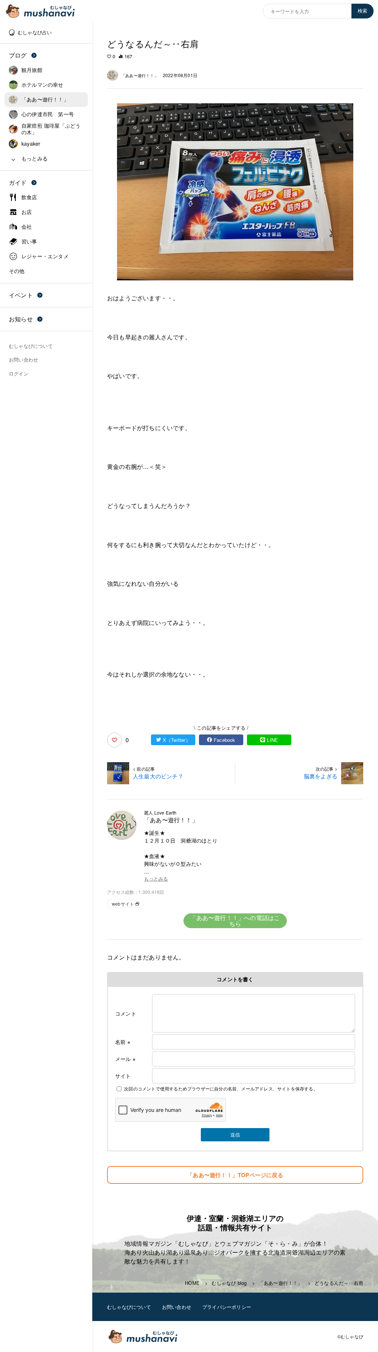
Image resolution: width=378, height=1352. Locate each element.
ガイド (18, 182)
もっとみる (156, 879)
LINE (272, 739)
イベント (21, 295)
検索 (362, 11)
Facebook (225, 739)
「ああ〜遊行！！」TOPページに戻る (235, 1175)
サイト (123, 1075)
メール (125, 1058)
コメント (125, 1013)
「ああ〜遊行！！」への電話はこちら (235, 920)
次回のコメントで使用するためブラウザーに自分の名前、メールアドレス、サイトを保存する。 (221, 1088)
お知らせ (21, 319)
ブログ (18, 55)
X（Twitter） (176, 739)
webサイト (123, 903)
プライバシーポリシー (226, 1306)
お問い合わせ (176, 1306)
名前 (122, 1041)
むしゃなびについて (129, 1306)
